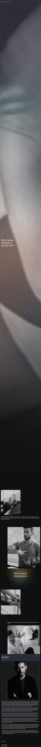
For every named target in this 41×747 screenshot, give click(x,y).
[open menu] (39, 2)
